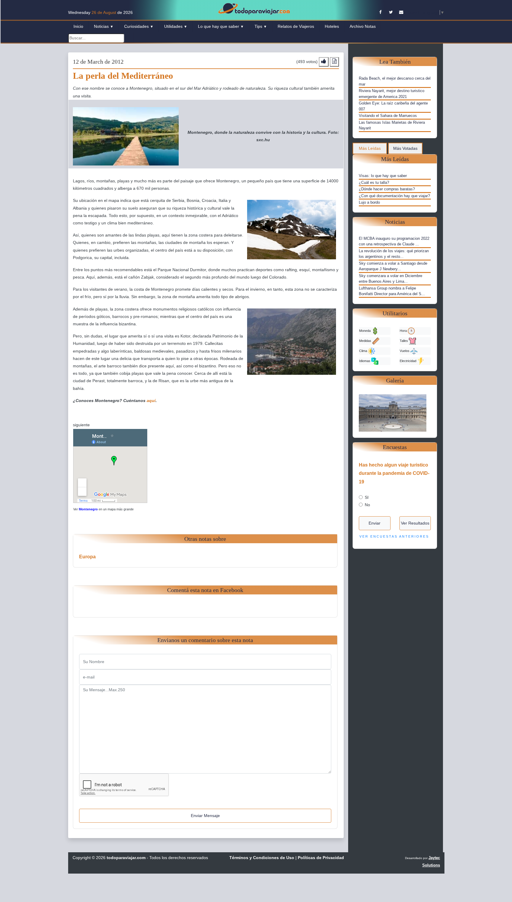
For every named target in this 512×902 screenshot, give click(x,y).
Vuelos (405, 350)
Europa (87, 556)
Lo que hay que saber (221, 26)
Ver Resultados (415, 523)
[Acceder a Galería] (395, 412)
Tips (261, 26)
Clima (363, 350)
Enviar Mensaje (205, 815)
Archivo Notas (363, 26)
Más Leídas (370, 148)
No (367, 504)
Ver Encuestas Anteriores (394, 536)
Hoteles (332, 26)
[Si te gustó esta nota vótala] (324, 61)
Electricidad (408, 360)
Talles (404, 340)
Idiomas (365, 360)
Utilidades (175, 26)
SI (367, 497)
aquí (151, 400)
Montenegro (88, 509)
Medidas (365, 340)
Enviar (374, 523)
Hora (404, 330)
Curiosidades (138, 26)
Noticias (103, 26)
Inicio (78, 26)
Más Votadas (405, 148)
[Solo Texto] (334, 61)
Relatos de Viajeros (296, 26)
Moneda (365, 330)
